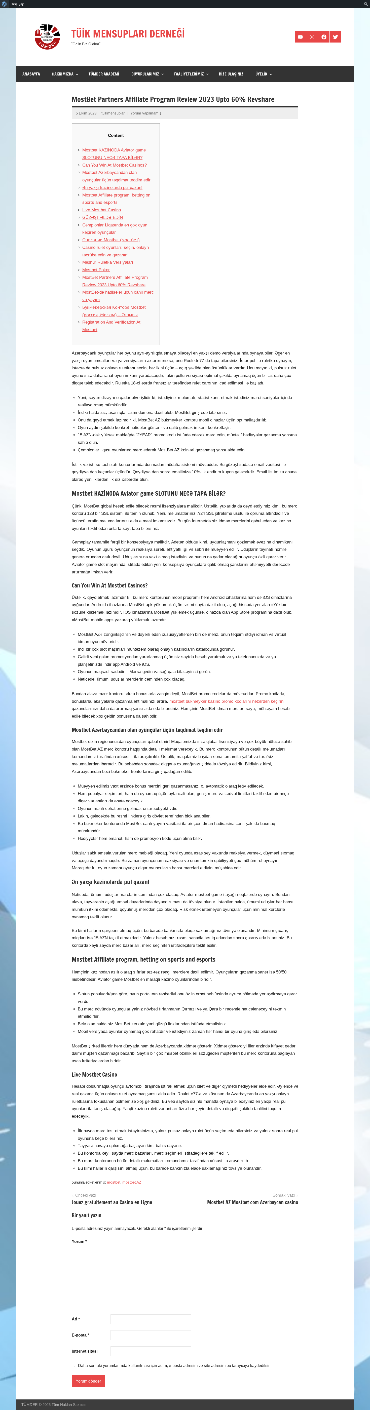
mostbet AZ (131, 1182)
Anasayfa (31, 74)
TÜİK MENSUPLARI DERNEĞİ (128, 33)
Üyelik (261, 74)
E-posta (80, 1335)
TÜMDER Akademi (104, 74)
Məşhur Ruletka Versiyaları (107, 262)
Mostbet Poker (96, 269)
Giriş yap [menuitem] (17, 4)
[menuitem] (4, 4)
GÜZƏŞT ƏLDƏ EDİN (102, 217)
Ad (76, 1319)
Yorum (79, 1241)
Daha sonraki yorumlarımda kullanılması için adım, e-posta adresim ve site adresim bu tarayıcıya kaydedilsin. (175, 1365)
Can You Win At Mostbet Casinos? (114, 165)
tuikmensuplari (113, 113)
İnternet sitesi (84, 1351)
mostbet (113, 1182)
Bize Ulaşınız (231, 74)
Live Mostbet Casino (101, 210)
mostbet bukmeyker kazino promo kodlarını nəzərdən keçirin (226, 701)
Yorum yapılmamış (145, 113)
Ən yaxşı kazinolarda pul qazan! (112, 187)
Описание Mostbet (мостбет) (111, 240)
